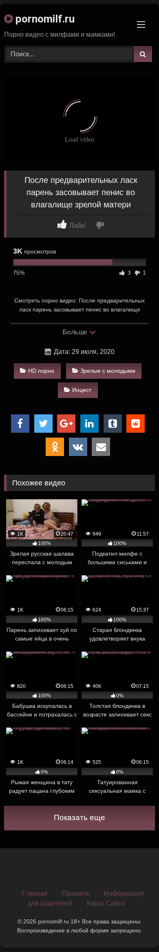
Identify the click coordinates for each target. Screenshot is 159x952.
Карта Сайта (106, 903)
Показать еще (79, 817)
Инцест (81, 390)
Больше (75, 332)
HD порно (41, 370)
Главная (34, 893)
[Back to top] (134, 928)
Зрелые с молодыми (107, 370)
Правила (75, 893)
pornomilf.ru (44, 19)
